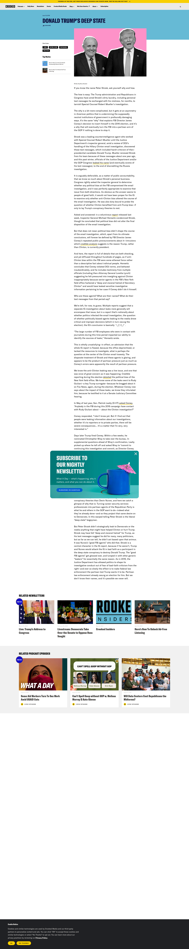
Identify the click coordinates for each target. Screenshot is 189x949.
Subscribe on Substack (69, 490)
